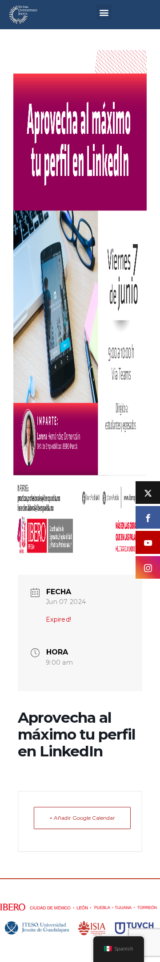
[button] (103, 12)
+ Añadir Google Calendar (82, 817)
